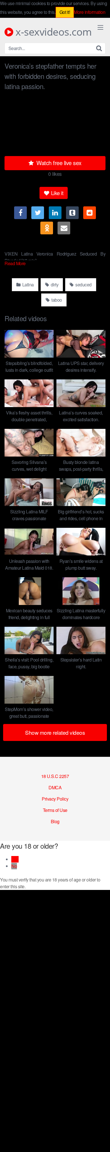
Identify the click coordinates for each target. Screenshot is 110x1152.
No (14, 866)
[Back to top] (100, 1139)
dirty (54, 284)
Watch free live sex (58, 163)
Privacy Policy (55, 799)
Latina (27, 284)
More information (89, 12)
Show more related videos (55, 732)
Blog (55, 821)
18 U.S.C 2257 (55, 776)
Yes (15, 859)
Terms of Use (55, 810)
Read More (16, 263)
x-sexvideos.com (52, 32)
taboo (56, 300)
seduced (83, 284)
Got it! (65, 12)
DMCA (55, 787)
